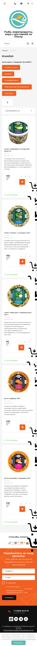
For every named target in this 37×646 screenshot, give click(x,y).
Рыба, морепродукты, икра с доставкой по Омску (18, 34)
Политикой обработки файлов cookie (23, 639)
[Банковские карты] (10, 543)
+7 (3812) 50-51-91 (21, 611)
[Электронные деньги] (15, 543)
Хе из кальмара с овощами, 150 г (17, 478)
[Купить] (22, 182)
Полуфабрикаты (11, 80)
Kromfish (7, 153)
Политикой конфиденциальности (18, 588)
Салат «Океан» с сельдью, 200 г (17, 233)
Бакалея (8, 74)
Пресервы (9, 93)
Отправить (9, 597)
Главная (5, 51)
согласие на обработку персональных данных (20, 584)
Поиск (27, 43)
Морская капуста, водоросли (17, 87)
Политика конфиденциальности (18, 630)
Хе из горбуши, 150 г (12, 398)
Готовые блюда (11, 67)
